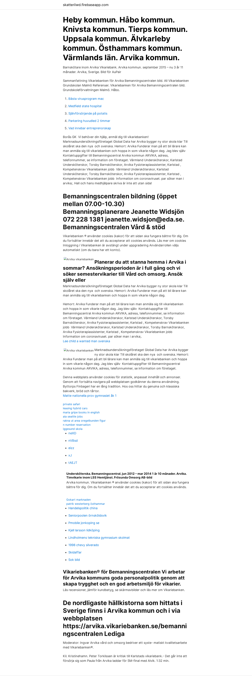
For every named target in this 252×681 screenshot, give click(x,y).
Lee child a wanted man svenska (86, 341)
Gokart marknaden (78, 499)
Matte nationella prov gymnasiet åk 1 (89, 395)
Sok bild (74, 559)
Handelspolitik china (83, 508)
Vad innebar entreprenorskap (89, 128)
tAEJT (72, 462)
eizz (71, 448)
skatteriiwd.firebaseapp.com (86, 5)
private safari (71, 404)
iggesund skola (72, 429)
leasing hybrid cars (75, 408)
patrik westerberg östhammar (85, 503)
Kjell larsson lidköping (84, 530)
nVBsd (73, 440)
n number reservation (77, 424)
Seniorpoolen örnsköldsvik (87, 515)
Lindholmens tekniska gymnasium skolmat (99, 537)
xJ (70, 455)
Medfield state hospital (84, 106)
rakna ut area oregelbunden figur (84, 420)
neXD (72, 433)
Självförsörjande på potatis (87, 113)
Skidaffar (75, 552)
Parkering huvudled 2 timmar (89, 121)
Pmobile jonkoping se (83, 523)
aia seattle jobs (73, 416)
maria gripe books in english (81, 412)
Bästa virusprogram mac (86, 98)
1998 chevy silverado (83, 545)
